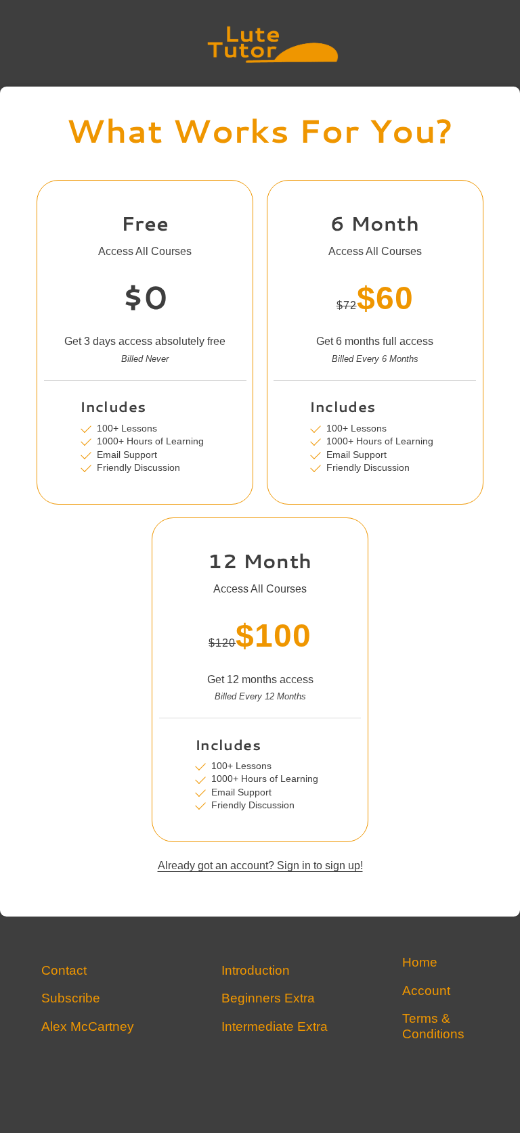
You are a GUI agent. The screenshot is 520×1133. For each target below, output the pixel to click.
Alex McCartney (87, 1027)
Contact (64, 971)
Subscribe (70, 999)
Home (419, 963)
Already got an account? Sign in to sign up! (260, 866)
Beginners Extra (268, 999)
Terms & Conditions (433, 1027)
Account (426, 991)
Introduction (255, 971)
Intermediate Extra (274, 1027)
